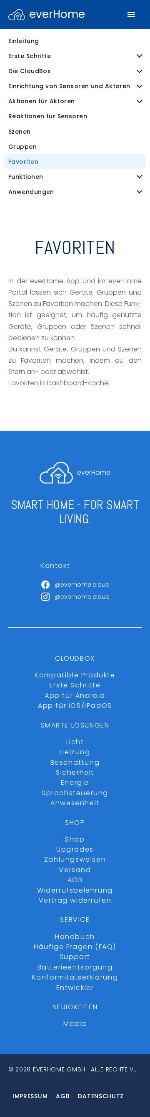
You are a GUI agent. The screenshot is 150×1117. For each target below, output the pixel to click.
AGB (75, 880)
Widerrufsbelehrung (75, 890)
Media (75, 1023)
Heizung (75, 752)
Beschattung (75, 762)
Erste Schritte (75, 685)
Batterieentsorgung (75, 967)
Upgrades (75, 849)
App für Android (75, 695)
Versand (75, 870)
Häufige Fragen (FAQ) (75, 947)
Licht (75, 742)
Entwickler (75, 987)
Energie (75, 782)
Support (75, 957)
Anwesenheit (75, 803)
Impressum (30, 1096)
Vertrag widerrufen (75, 900)
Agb (63, 1096)
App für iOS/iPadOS (75, 705)
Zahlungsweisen (75, 859)
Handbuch (75, 936)
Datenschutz (101, 1096)
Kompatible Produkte (75, 675)
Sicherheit (75, 772)
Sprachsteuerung (75, 793)
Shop (75, 839)
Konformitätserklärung (75, 977)
